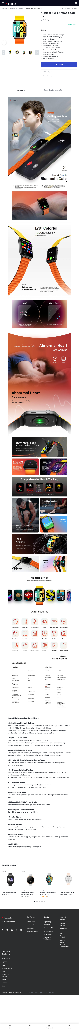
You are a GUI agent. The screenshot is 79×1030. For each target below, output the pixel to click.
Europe (4, 986)
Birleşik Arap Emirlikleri (6, 975)
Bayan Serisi (63, 890)
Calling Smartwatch (51, 20)
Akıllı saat (12, 8)
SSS (61, 933)
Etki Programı (48, 934)
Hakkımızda (30, 925)
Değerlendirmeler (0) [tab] (53, 90)
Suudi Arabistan (7, 968)
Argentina (5, 962)
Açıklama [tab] (21, 90)
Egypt (3, 972)
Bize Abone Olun (49, 928)
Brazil (3, 965)
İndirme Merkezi (62, 924)
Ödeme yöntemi (62, 937)
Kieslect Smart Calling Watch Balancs (9, 893)
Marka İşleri (31, 922)
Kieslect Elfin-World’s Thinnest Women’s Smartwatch (27, 894)
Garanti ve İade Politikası (64, 946)
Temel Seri (20, 8)
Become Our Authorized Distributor (48, 922)
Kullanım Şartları (62, 941)
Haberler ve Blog (32, 931)
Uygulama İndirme (63, 929)
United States (6, 958)
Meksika (4, 979)
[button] (66, 8)
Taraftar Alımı (48, 931)
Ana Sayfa (4, 8)
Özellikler (43, 30)
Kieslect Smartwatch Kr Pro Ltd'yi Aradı (48, 893)
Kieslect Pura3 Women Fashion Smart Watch (67, 893)
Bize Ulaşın (30, 928)
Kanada (4, 983)
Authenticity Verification (47, 938)
